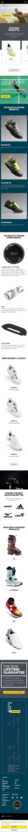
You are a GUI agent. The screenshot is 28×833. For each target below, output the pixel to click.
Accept (14, 826)
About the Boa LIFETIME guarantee (14, 692)
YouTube (22, 798)
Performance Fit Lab (5, 795)
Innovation (5, 797)
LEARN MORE (5, 96)
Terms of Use (14, 771)
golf (16, 781)
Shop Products (6, 15)
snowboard (5, 781)
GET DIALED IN (16, 711)
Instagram (13, 798)
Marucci (14, 387)
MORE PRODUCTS (14, 70)
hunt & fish (17, 785)
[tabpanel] (14, 13)
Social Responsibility (6, 800)
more (3, 790)
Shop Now (14, 464)
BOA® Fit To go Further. (4, 2)
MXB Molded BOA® (14, 423)
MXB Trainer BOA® (14, 456)
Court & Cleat (5, 788)
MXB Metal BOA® (14, 389)
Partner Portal (4, 805)
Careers (4, 802)
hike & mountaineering (6, 786)
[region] (14, 826)
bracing (17, 788)
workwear (5, 783)
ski (15, 783)
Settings (14, 830)
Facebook (17, 798)
